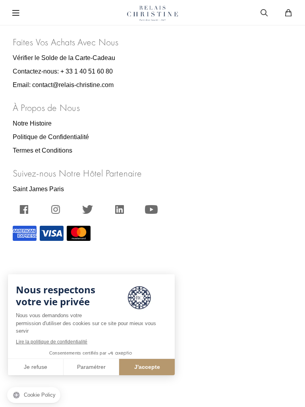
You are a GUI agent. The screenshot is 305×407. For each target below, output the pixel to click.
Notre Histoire (32, 123)
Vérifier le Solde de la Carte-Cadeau (64, 57)
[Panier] (288, 12)
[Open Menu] (18, 12)
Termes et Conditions (42, 150)
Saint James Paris (38, 189)
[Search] (264, 12)
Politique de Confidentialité (51, 137)
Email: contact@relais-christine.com (63, 84)
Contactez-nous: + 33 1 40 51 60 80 (63, 71)
